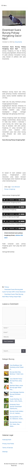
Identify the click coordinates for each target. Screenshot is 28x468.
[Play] (4, 200)
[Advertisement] (14, 76)
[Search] (23, 351)
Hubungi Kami (6, 439)
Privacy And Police (8, 443)
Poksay (6, 287)
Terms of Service (7, 447)
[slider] (23, 199)
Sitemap (4, 451)
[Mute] (19, 200)
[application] (14, 199)
